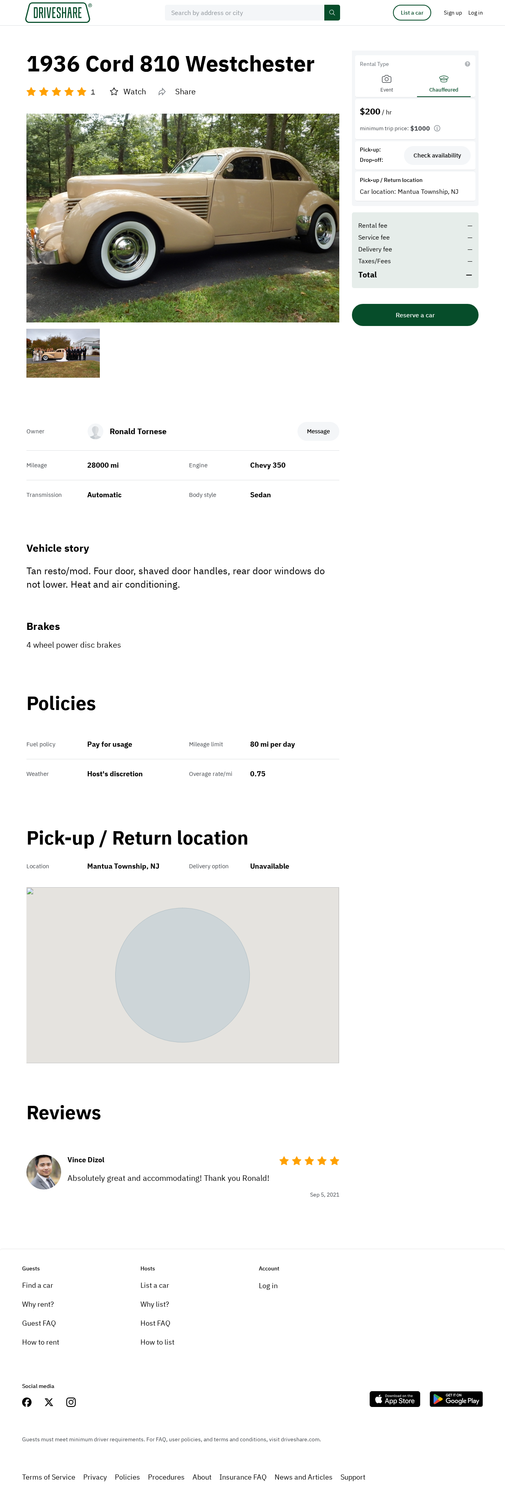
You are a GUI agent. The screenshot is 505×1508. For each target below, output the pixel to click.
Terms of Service (48, 1477)
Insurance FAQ (243, 1477)
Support (352, 1477)
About (202, 1477)
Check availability (437, 155)
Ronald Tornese (138, 431)
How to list (157, 1342)
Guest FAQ (39, 1323)
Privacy (95, 1477)
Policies (127, 1477)
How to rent (40, 1342)
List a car (412, 12)
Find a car (37, 1285)
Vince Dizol (85, 1159)
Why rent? (38, 1304)
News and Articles (304, 1477)
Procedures (166, 1477)
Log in (268, 1285)
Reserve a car (415, 315)
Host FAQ (155, 1323)
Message (318, 431)
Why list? (154, 1304)
